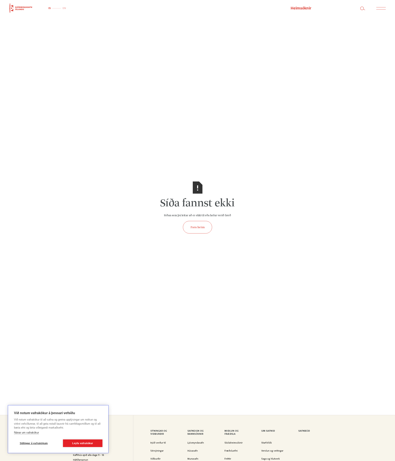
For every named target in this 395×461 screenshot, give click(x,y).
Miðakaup (336, 8)
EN (64, 8)
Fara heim (198, 227)
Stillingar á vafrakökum (34, 443)
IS (49, 8)
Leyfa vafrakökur (82, 443)
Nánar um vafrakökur (26, 432)
